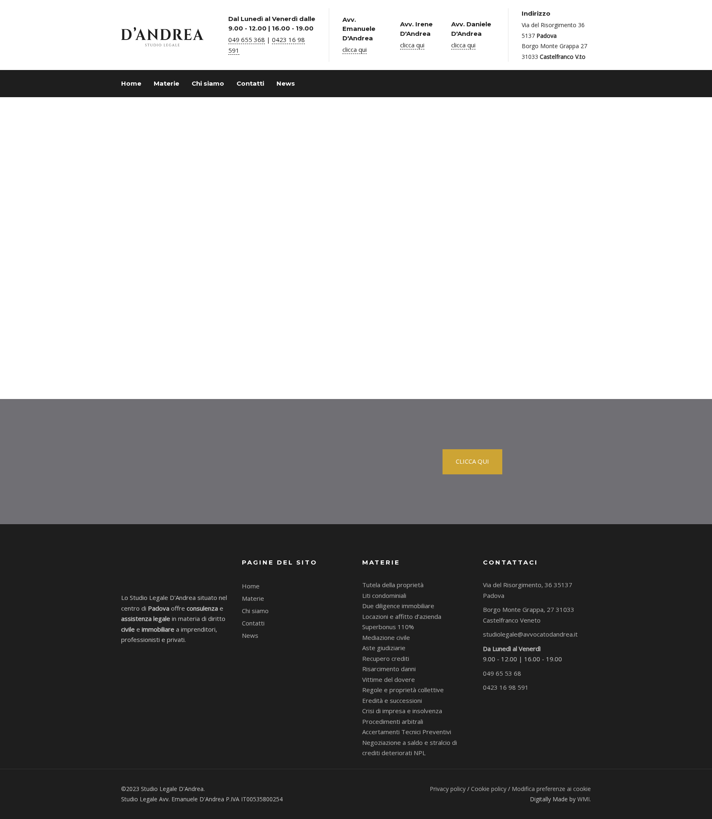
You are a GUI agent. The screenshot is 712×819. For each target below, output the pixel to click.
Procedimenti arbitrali (392, 721)
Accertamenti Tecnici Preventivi (406, 732)
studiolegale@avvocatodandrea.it (530, 634)
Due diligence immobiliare (398, 606)
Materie (253, 598)
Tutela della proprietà (393, 585)
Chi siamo (255, 611)
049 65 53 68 (502, 673)
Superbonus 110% (388, 627)
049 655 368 (246, 39)
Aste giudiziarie (383, 648)
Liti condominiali (384, 595)
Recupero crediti (385, 658)
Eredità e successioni (392, 700)
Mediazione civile (386, 637)
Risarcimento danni (389, 669)
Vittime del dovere (388, 679)
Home (251, 586)
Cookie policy (488, 789)
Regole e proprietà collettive (403, 690)
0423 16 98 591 (506, 687)
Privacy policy (448, 789)
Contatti (253, 623)
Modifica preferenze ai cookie (551, 789)
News (250, 635)
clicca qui (354, 49)
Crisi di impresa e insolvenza (402, 711)
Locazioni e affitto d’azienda (401, 616)
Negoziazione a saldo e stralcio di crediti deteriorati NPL (409, 747)
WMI (583, 799)
